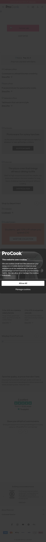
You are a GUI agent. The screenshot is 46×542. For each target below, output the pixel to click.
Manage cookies (23, 289)
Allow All (23, 283)
